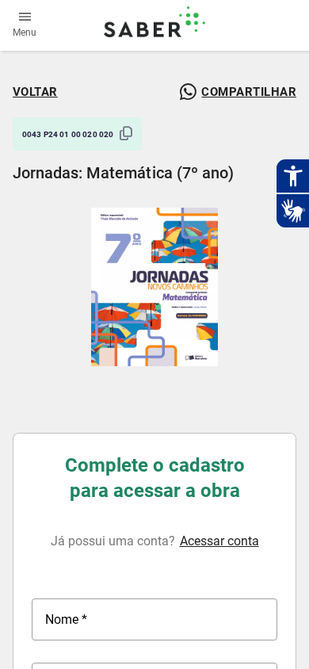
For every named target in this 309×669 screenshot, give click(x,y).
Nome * (66, 619)
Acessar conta (219, 541)
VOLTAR (35, 92)
